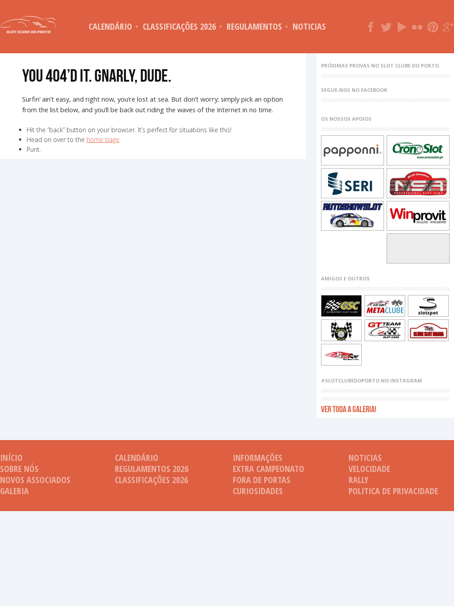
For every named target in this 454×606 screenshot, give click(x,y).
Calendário (110, 26)
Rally (358, 480)
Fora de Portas (261, 480)
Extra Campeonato (268, 469)
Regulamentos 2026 (151, 469)
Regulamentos (254, 26)
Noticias (309, 26)
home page (102, 139)
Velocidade (369, 469)
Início (11, 458)
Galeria (14, 491)
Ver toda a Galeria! (348, 408)
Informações (257, 458)
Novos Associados (35, 480)
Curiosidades (258, 491)
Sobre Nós (19, 469)
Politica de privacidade (393, 491)
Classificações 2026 (179, 26)
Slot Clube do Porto (27, 25)
